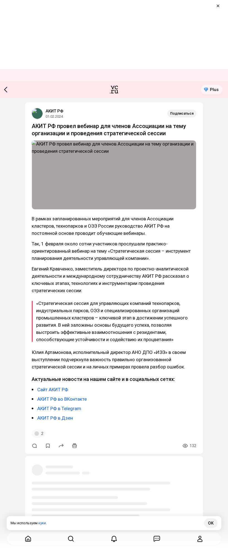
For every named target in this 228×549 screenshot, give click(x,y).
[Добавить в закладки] (48, 446)
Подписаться (182, 113)
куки (42, 523)
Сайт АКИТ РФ (52, 389)
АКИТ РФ (54, 111)
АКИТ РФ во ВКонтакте (62, 399)
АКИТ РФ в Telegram (59, 408)
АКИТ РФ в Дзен (55, 418)
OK (211, 523)
